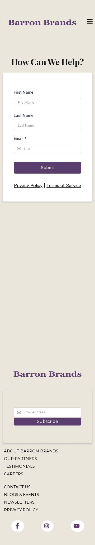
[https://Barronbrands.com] (47, 374)
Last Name (24, 115)
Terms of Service (63, 185)
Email (20, 138)
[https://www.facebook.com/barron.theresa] (17, 526)
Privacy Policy (28, 185)
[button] (89, 22)
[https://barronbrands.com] (42, 22)
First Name (24, 92)
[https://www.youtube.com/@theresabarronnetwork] (77, 526)
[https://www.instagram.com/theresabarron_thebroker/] (47, 526)
